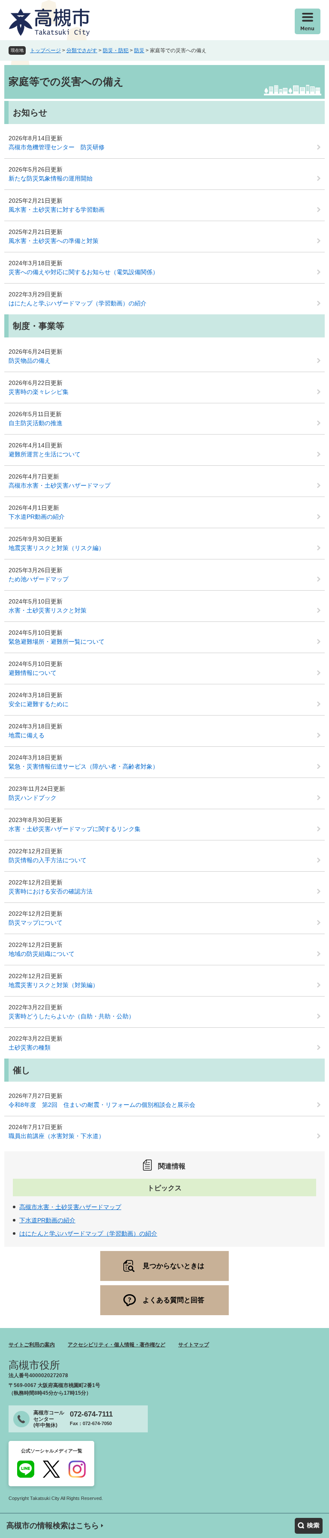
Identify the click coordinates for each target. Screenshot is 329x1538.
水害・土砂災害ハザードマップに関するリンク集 (75, 828)
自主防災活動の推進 (36, 423)
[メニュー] (307, 21)
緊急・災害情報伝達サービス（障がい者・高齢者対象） (84, 766)
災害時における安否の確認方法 (51, 891)
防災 (139, 50)
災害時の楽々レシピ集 (39, 391)
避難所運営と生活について (45, 454)
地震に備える (27, 735)
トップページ (45, 50)
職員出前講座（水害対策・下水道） (57, 1136)
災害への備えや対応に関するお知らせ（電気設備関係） (84, 272)
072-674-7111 (91, 1414)
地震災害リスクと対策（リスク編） (57, 547)
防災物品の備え (30, 360)
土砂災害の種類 (30, 1047)
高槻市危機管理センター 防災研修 (57, 147)
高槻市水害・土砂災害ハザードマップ (60, 485)
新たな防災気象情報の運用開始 (51, 178)
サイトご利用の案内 (32, 1345)
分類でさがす (81, 50)
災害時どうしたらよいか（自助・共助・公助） (72, 1016)
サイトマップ (193, 1345)
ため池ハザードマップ (39, 579)
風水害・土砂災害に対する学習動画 (57, 209)
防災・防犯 (116, 50)
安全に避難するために (39, 704)
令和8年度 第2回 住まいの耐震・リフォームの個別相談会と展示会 (102, 1104)
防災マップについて (36, 922)
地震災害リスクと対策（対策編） (54, 985)
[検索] (309, 1526)
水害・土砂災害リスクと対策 (48, 610)
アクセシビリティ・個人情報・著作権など (116, 1345)
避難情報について (33, 672)
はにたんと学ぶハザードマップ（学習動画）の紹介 (78, 303)
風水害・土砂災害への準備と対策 (54, 240)
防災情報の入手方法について (48, 860)
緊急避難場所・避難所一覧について (57, 641)
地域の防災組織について (42, 953)
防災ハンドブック (33, 797)
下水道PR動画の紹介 (37, 516)
